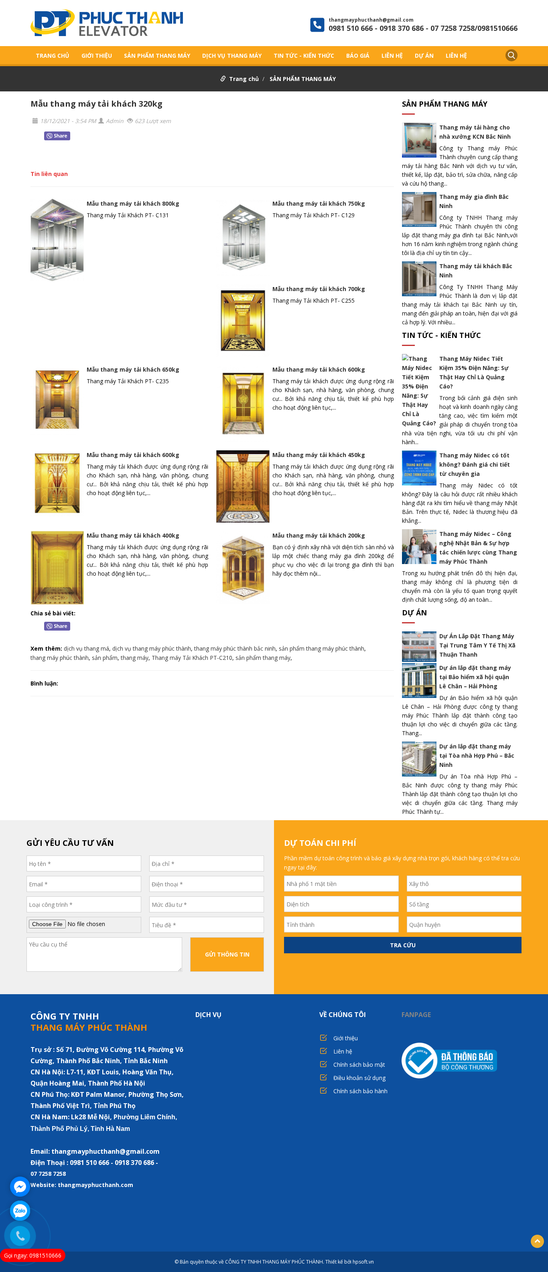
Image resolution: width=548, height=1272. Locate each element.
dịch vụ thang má (86, 648)
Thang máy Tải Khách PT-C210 (192, 657)
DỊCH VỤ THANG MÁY (232, 55)
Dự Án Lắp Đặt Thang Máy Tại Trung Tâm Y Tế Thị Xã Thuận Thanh (477, 645)
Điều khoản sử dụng (359, 1078)
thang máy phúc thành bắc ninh (235, 648)
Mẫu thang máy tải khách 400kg (133, 535)
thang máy (134, 657)
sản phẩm (105, 657)
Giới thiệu (345, 1038)
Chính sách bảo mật (359, 1064)
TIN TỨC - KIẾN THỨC (304, 55)
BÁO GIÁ (357, 55)
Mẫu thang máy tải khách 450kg (318, 455)
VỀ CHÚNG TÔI (342, 1014)
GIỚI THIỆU (96, 55)
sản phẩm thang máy (262, 657)
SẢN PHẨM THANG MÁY (157, 55)
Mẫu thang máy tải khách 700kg (318, 289)
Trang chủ (52, 55)
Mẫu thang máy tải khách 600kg (318, 369)
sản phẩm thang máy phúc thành (321, 648)
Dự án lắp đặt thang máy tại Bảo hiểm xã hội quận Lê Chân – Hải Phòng (475, 677)
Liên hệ (342, 1051)
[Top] (537, 1241)
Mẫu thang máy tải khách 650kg (133, 369)
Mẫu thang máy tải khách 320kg (96, 103)
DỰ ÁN (424, 55)
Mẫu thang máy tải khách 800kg (133, 203)
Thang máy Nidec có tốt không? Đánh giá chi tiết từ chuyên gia (474, 464)
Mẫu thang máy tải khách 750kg (318, 203)
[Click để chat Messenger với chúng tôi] (20, 1187)
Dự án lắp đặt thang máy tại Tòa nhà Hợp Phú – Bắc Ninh (476, 755)
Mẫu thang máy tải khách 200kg (318, 535)
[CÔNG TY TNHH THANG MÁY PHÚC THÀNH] (106, 24)
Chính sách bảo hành (360, 1091)
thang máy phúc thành (59, 657)
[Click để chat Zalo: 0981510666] (20, 1211)
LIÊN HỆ (392, 55)
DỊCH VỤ (208, 1014)
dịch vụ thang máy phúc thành (151, 648)
